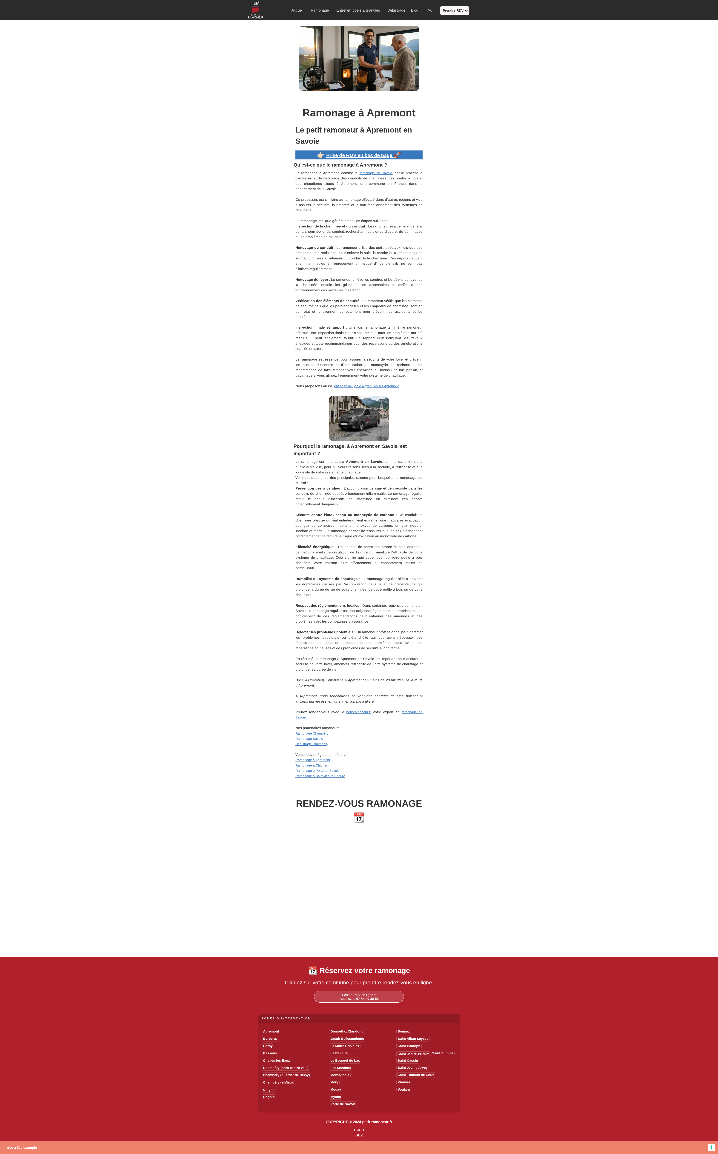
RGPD (359, 1130)
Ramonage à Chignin (311, 765)
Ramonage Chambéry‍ (311, 733)
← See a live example (20, 1148)
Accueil (297, 10)
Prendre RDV (453, 10)
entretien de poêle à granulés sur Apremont (366, 386)
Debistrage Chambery (311, 744)
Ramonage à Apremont (312, 760)
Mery (334, 1082)
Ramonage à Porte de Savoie (317, 771)
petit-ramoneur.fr (358, 712)
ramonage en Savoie (376, 173)
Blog (414, 10)
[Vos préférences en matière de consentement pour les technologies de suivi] (711, 1147)
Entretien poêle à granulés (358, 10)
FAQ (429, 10)
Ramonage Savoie (309, 739)
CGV (359, 1135)
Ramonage (320, 10)
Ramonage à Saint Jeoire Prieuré (320, 776)
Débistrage (396, 10)
